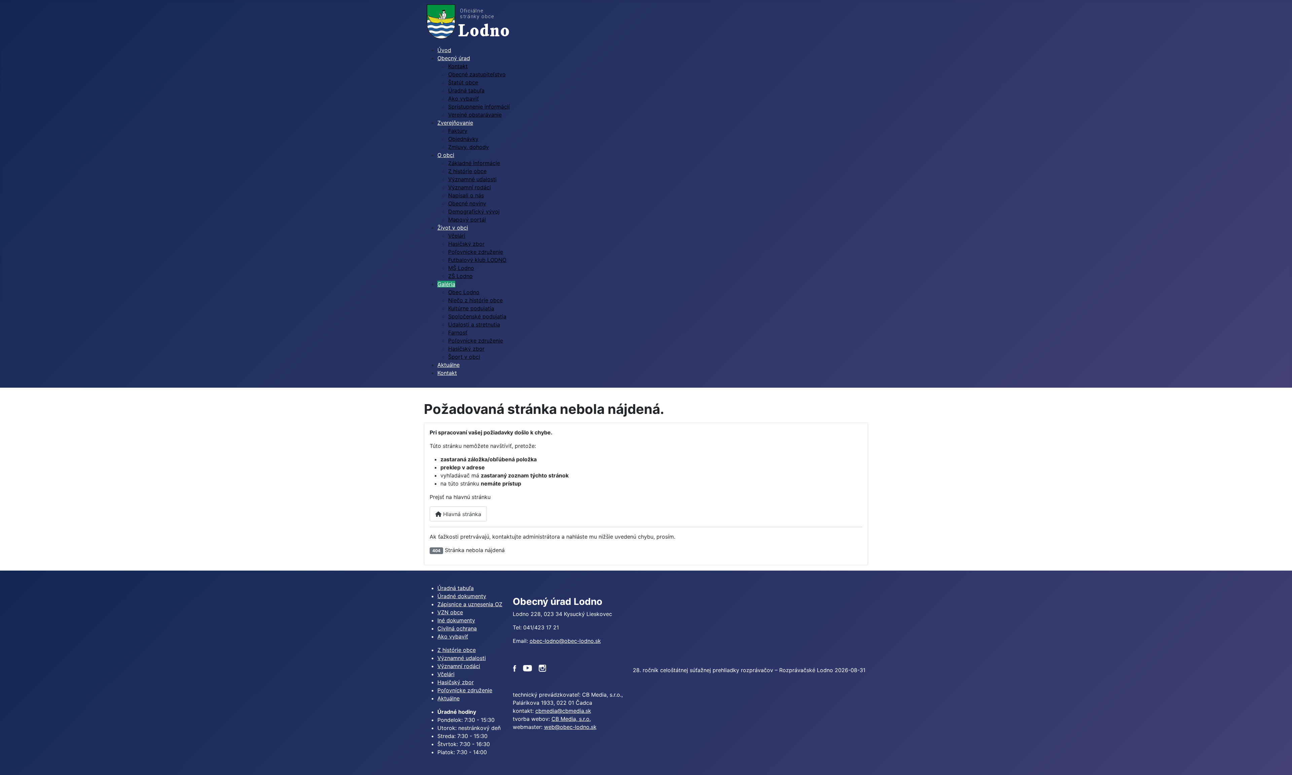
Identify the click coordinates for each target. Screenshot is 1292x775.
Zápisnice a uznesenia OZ (469, 604)
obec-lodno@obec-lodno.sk (565, 640)
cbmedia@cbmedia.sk (563, 710)
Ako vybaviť (452, 636)
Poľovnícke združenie (464, 690)
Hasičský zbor (455, 682)
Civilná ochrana (457, 628)
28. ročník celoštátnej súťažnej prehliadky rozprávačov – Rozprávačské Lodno (733, 670)
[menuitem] (444, 50)
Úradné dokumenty (461, 596)
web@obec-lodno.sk (570, 727)
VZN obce (450, 612)
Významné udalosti (461, 658)
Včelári (446, 674)
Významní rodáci (458, 666)
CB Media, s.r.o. (571, 718)
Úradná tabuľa (455, 588)
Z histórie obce (456, 650)
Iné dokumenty (456, 620)
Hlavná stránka (461, 514)
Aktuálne (448, 698)
